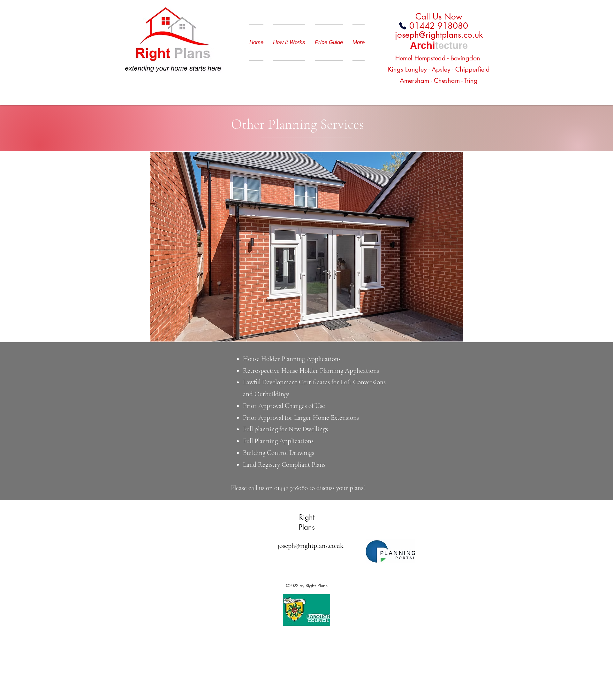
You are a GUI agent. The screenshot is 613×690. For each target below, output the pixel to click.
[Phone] (402, 25)
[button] (306, 246)
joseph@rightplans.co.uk (439, 34)
